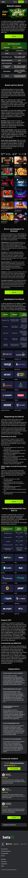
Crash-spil (15, 154)
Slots (23, 154)
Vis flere (14, 817)
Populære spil (3, 154)
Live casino (9, 154)
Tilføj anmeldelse (14, 768)
